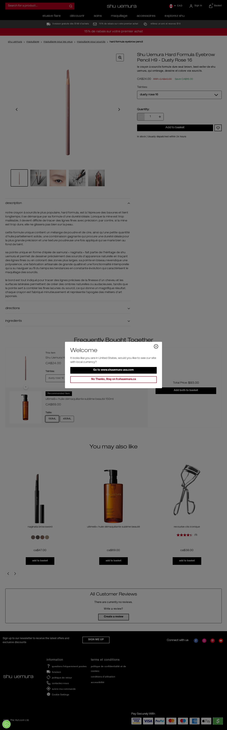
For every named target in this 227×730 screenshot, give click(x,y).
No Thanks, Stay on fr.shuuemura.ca (113, 379)
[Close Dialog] (156, 346)
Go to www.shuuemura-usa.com (113, 370)
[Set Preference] (6, 724)
